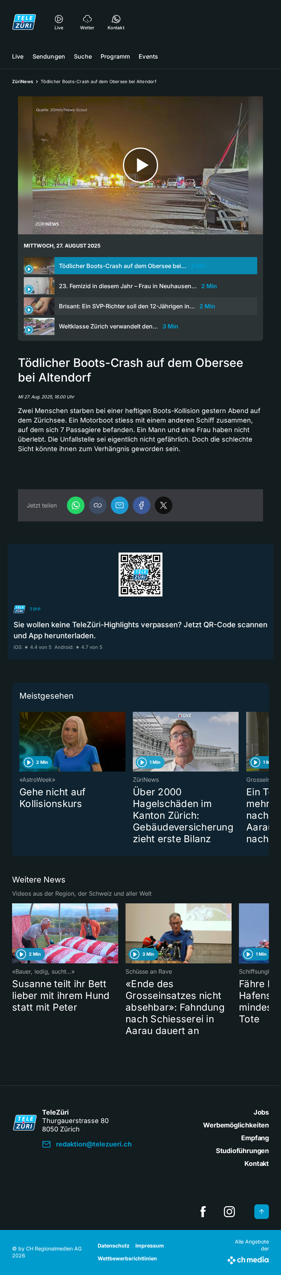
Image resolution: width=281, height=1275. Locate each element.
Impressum (149, 1245)
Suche (83, 56)
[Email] (119, 505)
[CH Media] (248, 1259)
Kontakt (256, 1163)
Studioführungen (242, 1151)
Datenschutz (114, 1245)
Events (148, 56)
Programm (115, 56)
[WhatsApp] (76, 505)
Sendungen (49, 56)
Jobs (261, 1112)
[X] (163, 505)
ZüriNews (22, 81)
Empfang (255, 1138)
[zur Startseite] (24, 22)
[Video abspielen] (140, 165)
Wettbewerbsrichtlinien (127, 1258)
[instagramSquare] (229, 1211)
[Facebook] (141, 505)
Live (18, 56)
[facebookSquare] (203, 1211)
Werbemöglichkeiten (236, 1125)
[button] (97, 505)
